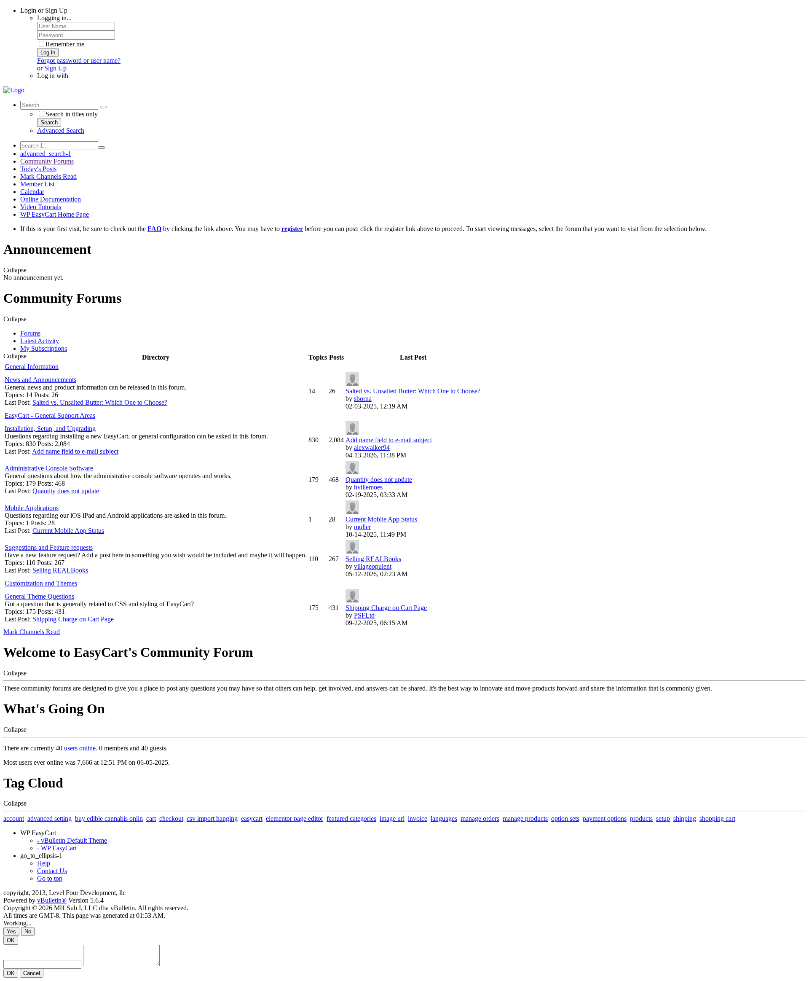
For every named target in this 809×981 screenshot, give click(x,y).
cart (151, 818)
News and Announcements (40, 379)
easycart (252, 818)
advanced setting (49, 818)
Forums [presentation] (30, 333)
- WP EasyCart (57, 848)
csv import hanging (212, 818)
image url (392, 818)
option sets (565, 818)
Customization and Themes (41, 583)
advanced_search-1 (45, 153)
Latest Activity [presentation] (39, 340)
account (13, 818)
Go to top (49, 878)
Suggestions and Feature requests (49, 547)
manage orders (480, 818)
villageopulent (372, 566)
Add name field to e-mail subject (75, 451)
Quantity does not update (65, 491)
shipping (684, 818)
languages (444, 818)
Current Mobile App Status (68, 530)
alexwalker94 (372, 447)
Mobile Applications (32, 507)
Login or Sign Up (43, 10)
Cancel (31, 973)
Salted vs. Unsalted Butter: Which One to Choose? (99, 402)
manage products (525, 818)
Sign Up (55, 68)
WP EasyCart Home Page (54, 214)
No (27, 931)
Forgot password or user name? (79, 60)
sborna (363, 398)
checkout (171, 818)
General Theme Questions (39, 596)
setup (663, 818)
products (641, 818)
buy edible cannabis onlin (109, 818)
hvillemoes (368, 487)
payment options (605, 818)
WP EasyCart (38, 832)
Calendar (32, 191)
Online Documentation (50, 199)
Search (49, 122)
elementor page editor (294, 818)
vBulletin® (52, 900)
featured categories (351, 818)
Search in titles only (72, 114)
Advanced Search (60, 130)
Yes (11, 931)
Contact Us (52, 870)
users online (80, 748)
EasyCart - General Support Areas (50, 415)
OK (11, 940)
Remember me (65, 44)
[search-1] (101, 147)
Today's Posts (38, 168)
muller (362, 526)
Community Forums (47, 161)
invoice (417, 818)
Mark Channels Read (48, 176)
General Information (32, 366)
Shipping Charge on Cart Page (73, 619)
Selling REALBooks (60, 570)
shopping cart (717, 818)
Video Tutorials (40, 206)
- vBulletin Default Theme (72, 840)
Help (43, 863)
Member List (37, 184)
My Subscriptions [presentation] (43, 348)
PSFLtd (364, 615)
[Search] (103, 107)
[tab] (413, 333)
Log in (47, 52)
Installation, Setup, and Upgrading (50, 428)
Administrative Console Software (49, 468)
